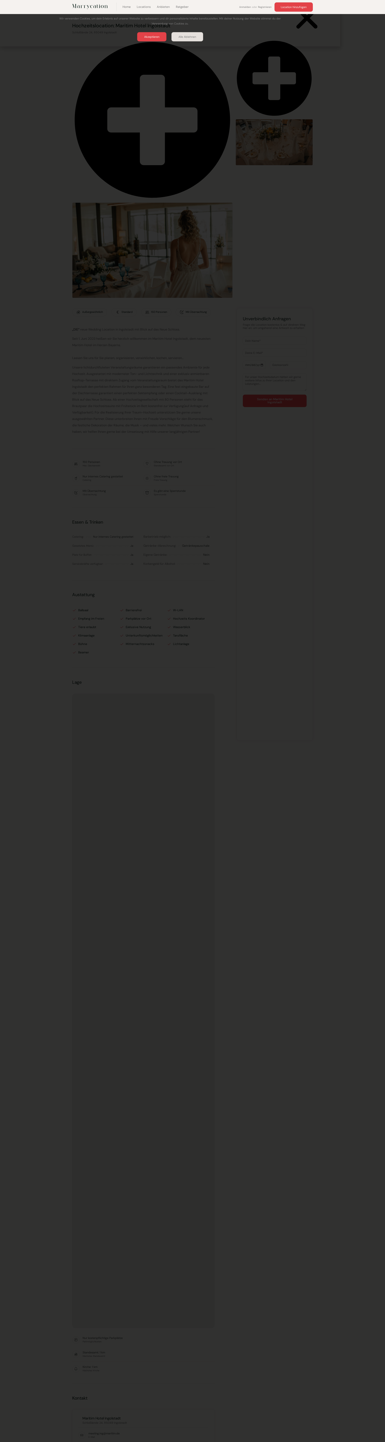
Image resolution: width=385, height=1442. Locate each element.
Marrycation (90, 6)
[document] (192, 721)
